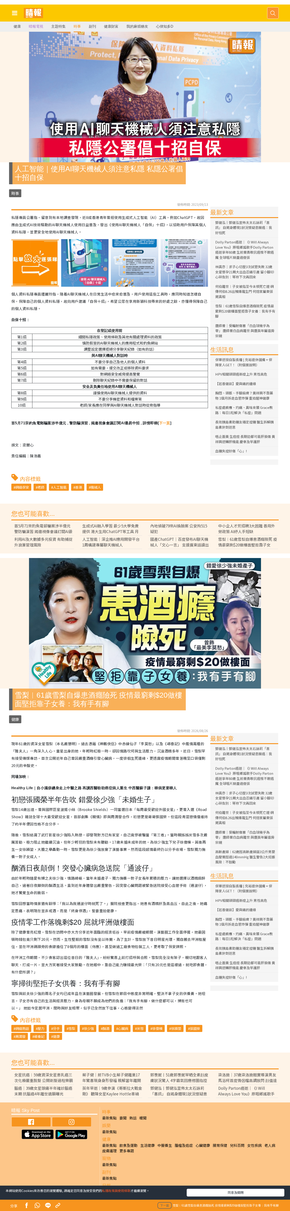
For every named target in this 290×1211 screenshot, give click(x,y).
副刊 (92, 26)
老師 (41, 487)
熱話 (133, 1118)
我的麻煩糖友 (137, 26)
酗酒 (106, 1028)
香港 (78, 487)
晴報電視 (36, 26)
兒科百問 (237, 1145)
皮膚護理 (109, 1150)
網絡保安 (22, 487)
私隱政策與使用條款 (116, 1190)
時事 (77, 26)
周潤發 (20, 1036)
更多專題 (126, 1150)
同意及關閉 (236, 1192)
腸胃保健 (220, 1145)
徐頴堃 (176, 1028)
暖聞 (143, 1118)
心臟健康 (203, 1145)
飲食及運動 (128, 1145)
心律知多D (164, 26)
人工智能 (60, 487)
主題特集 (58, 26)
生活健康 (147, 1145)
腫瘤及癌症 (184, 1145)
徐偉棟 (157, 1028)
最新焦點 (109, 1118)
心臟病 (123, 1028)
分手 (56, 1028)
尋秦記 (39, 1036)
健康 (17, 26)
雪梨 (71, 1028)
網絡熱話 (22, 1028)
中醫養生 (164, 1145)
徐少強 (89, 1028)
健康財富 (111, 26)
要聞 (123, 1118)
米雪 (140, 1028)
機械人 (96, 487)
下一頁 (164, 423)
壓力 (41, 1028)
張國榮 (195, 1028)
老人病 (269, 1145)
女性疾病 (254, 1145)
